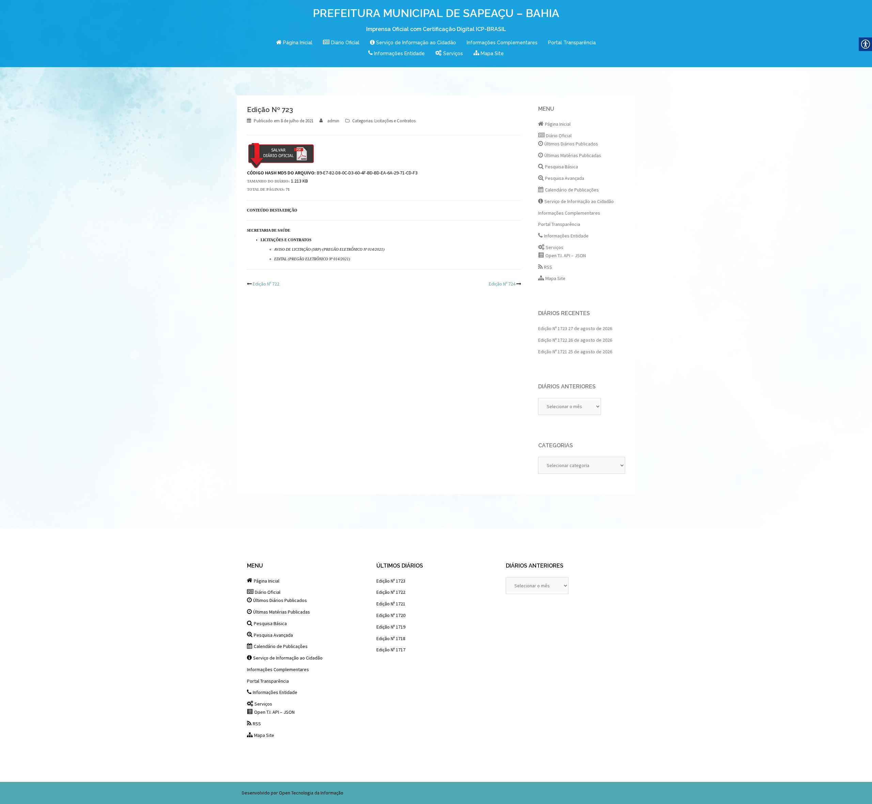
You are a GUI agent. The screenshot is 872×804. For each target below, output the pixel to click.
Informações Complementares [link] (502, 42)
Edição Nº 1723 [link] (552, 328)
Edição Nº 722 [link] (266, 284)
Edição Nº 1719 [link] (390, 627)
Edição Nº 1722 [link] (552, 340)
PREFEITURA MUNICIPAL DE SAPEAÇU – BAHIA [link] (436, 13)
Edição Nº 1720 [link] (390, 615)
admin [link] (333, 121)
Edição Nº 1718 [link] (390, 638)
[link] (294, 43)
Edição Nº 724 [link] (502, 284)
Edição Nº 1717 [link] (390, 650)
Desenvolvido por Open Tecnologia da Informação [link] (292, 793)
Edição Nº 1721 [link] (552, 352)
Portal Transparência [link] (572, 42)
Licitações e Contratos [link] (395, 121)
